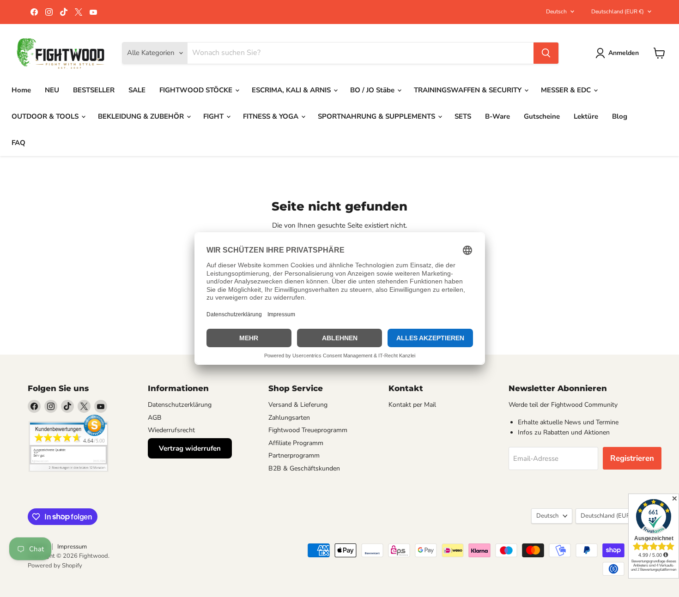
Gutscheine (542, 116)
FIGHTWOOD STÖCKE (196, 90)
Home (21, 90)
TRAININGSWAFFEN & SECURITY (468, 90)
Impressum (72, 547)
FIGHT (214, 116)
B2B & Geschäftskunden (304, 468)
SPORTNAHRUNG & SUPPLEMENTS (377, 116)
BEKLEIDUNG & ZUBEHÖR (142, 116)
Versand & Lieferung (297, 404)
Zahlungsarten (289, 417)
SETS (463, 116)
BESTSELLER (94, 90)
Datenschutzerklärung (180, 404)
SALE (137, 90)
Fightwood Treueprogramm (307, 430)
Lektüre (586, 116)
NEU (52, 90)
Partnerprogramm (294, 455)
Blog (619, 116)
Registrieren (632, 458)
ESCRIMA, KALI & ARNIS (292, 90)
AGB (155, 417)
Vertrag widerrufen (190, 448)
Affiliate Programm (295, 443)
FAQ (18, 142)
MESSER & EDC (567, 90)
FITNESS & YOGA (271, 116)
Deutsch (556, 11)
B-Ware (497, 116)
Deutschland (617, 11)
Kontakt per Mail (412, 404)
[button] (618, 53)
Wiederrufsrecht (171, 430)
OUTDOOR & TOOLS (46, 116)
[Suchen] (546, 53)
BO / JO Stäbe (373, 90)
